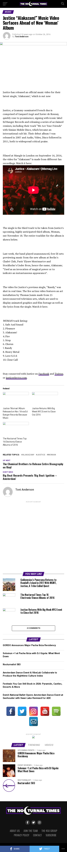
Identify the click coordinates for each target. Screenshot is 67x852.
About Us (15, 831)
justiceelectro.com (16, 377)
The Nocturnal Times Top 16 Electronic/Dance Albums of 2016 (15, 441)
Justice (41, 455)
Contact (37, 835)
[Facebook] (10, 711)
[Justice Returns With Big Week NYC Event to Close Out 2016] (45, 399)
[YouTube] (45, 711)
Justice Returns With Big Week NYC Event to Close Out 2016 (44, 411)
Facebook (43, 373)
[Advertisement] (33, 537)
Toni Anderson (21, 37)
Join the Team (30, 831)
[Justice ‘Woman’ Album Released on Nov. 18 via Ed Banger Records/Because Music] (16, 399)
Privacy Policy (21, 835)
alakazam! (28, 455)
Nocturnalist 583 (11, 664)
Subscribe (51, 835)
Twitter (59, 373)
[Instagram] (33, 711)
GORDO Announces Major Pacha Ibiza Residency (29, 645)
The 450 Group (49, 831)
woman (52, 455)
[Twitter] (22, 711)
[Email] (33, 721)
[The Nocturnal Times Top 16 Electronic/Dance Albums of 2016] (16, 429)
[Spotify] (56, 711)
